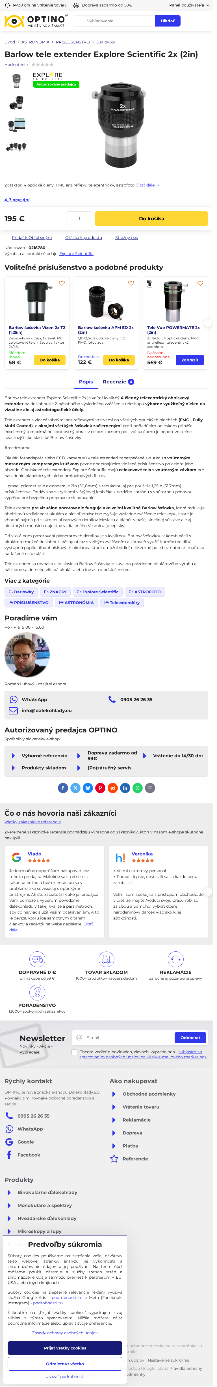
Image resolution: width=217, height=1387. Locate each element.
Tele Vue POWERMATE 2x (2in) (104, 330)
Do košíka (151, 218)
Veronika (142, 854)
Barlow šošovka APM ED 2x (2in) (36, 330)
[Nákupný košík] (192, 21)
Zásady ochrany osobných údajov (65, 1332)
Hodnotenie (16, 64)
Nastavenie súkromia (168, 1360)
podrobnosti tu (67, 1297)
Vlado (34, 854)
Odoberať (190, 1037)
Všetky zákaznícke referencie (33, 821)
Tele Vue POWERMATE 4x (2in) (173, 330)
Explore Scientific (76, 253)
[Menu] (206, 21)
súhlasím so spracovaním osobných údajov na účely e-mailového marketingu (143, 1054)
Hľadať (168, 20)
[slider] (39, 860)
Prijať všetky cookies (65, 1348)
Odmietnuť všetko (65, 1363)
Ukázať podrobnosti (64, 1376)
